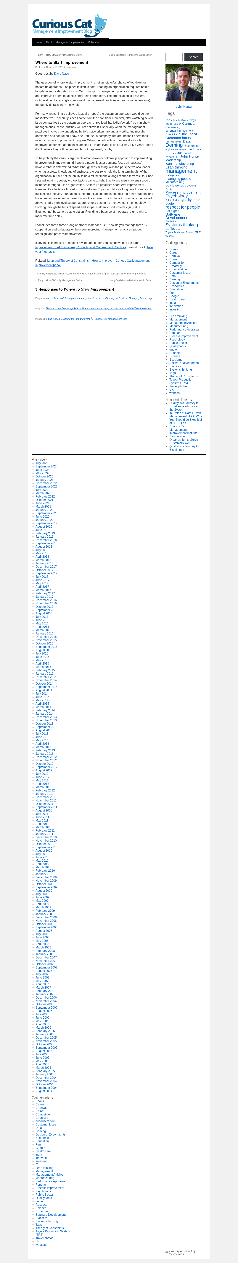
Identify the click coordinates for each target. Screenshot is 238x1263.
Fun (172, 292)
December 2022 (46, 483)
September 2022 (46, 486)
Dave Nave (61, 73)
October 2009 (44, 884)
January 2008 (45, 954)
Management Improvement (70, 42)
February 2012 (45, 790)
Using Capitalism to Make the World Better (131, 54)
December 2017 (46, 566)
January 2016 (45, 633)
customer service (173, 142)
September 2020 (46, 513)
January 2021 (45, 509)
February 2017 (45, 593)
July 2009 (42, 894)
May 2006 (42, 1020)
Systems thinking (181, 224)
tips (118, 273)
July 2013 (42, 733)
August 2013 (44, 730)
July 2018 (42, 550)
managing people (178, 178)
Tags (172, 372)
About (49, 42)
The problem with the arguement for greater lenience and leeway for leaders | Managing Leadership (99, 298)
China (173, 259)
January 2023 (45, 479)
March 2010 (43, 867)
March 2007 (43, 987)
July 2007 (42, 974)
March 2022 (43, 493)
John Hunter (184, 106)
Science (174, 356)
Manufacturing (174, 182)
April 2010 (42, 864)
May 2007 (42, 980)
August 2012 (44, 770)
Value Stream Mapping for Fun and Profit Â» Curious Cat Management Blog (86, 319)
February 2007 (45, 990)
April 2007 (42, 984)
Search (193, 57)
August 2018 (44, 546)
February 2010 (45, 870)
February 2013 (45, 750)
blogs (192, 120)
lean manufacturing (179, 163)
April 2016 (42, 626)
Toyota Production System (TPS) (183, 232)
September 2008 (46, 927)
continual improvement (179, 130)
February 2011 (45, 830)
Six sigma (172, 211)
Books (168, 124)
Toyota (175, 228)
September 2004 (46, 1087)
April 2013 (42, 743)
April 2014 (42, 703)
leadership (173, 160)
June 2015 (42, 656)
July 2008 (42, 934)
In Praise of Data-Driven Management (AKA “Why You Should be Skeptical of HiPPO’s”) (185, 418)
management (181, 171)
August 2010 (44, 850)
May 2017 (42, 583)
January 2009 (45, 914)
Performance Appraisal (184, 329)
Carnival (188, 123)
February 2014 (45, 710)
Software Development (176, 216)
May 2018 (42, 553)
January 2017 (45, 596)
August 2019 (44, 526)
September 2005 (46, 1047)
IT (177, 156)
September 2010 (46, 847)
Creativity (171, 134)
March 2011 (43, 827)
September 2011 (46, 807)
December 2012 (46, 757)
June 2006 (42, 1017)
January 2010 (45, 874)
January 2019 (45, 536)
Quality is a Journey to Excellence (184, 448)
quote (169, 203)
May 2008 (42, 940)
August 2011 (44, 810)
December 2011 (46, 797)
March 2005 (43, 1067)
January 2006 (45, 1034)
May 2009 (42, 900)
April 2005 (42, 1064)
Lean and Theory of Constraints (68, 260)
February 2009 (45, 910)
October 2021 (44, 499)
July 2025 (42, 463)
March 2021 (43, 506)
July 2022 (42, 489)
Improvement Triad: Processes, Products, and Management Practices (80, 247)
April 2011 (42, 823)
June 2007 (42, 977)
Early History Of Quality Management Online (59, 54)
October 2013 (44, 723)
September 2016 (46, 610)
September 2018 (46, 543)
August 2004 (44, 1091)
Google (182, 149)
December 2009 (46, 877)
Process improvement (182, 192)
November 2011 (46, 800)
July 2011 (42, 813)
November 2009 (46, 880)
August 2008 (44, 930)
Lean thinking (176, 167)
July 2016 (42, 616)
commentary (172, 127)
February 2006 (45, 1031)
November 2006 (46, 1000)
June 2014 (42, 696)
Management (76, 273)
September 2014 (46, 686)
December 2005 (46, 1037)
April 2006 (42, 1024)
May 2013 (42, 740)
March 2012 (43, 787)
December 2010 (46, 837)
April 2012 (42, 783)
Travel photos (178, 386)
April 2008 (42, 944)
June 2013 (42, 737)
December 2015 (46, 636)
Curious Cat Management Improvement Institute (183, 430)
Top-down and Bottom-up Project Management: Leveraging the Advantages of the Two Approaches (99, 308)
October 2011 (44, 803)
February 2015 (45, 670)
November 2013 (46, 720)
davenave (72, 66)
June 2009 (42, 897)
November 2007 (46, 960)
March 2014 (43, 707)
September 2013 (46, 727)
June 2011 (42, 817)
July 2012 (42, 773)
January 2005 (45, 1074)
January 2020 (45, 519)
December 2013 (46, 717)
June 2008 (42, 937)
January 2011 (44, 833)
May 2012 (42, 780)
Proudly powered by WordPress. (182, 1253)
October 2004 (44, 1084)
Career (177, 123)
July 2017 (42, 576)
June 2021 (42, 503)
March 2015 (43, 666)
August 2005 (44, 1051)
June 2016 (42, 620)
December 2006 (46, 997)
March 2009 (43, 907)
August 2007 (44, 970)
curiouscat (188, 134)
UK (171, 389)
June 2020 (42, 516)
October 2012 (44, 763)
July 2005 (42, 1054)
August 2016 (44, 613)
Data (187, 141)
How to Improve (102, 260)
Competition (177, 262)
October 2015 (44, 643)
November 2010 (46, 840)
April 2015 (42, 663)
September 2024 (46, 466)
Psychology (176, 196)
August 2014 (44, 690)
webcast (169, 236)
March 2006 (43, 1027)
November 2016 (46, 603)
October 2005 (44, 1044)
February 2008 (45, 950)
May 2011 (42, 820)
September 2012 (46, 767)
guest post (109, 273)
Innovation (173, 152)
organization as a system (180, 185)
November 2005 (46, 1041)
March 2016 (43, 630)
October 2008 (44, 924)
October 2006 (44, 1004)
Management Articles (183, 322)
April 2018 (42, 556)
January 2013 (45, 753)
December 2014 (46, 676)
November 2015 (46, 640)
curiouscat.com (179, 269)
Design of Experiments (184, 282)
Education (176, 289)
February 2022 (45, 496)
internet (188, 153)
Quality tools (190, 200)
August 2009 (44, 890)
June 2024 (42, 469)
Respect (174, 352)
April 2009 (42, 904)
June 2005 (42, 1057)
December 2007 (46, 957)
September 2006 (46, 1007)
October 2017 (44, 570)
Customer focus (178, 137)
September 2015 (46, 646)
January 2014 (45, 713)
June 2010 (42, 857)
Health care (194, 149)
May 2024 (42, 473)
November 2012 (46, 760)
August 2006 (44, 1010)
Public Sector (172, 200)
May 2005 (42, 1061)
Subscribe (93, 42)
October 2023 (44, 476)
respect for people (182, 207)
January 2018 (45, 563)
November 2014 (46, 680)
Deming (64, 273)
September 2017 (46, 573)
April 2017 (42, 586)
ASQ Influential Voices (176, 120)
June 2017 (42, 580)
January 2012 (45, 793)
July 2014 (42, 693)
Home (39, 42)
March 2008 (43, 947)
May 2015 (42, 660)
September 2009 (46, 887)
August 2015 (44, 650)
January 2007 (45, 994)
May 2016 (42, 623)
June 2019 (42, 529)
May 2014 (42, 700)
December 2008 (46, 917)
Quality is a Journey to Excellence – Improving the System (184, 406)
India (172, 302)
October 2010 (44, 843)
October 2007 (44, 964)
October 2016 (44, 606)
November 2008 (46, 920)
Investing (170, 157)
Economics (191, 145)
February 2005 (45, 1071)
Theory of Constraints (183, 376)
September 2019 (46, 523)
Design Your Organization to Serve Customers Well (183, 440)
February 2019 (45, 533)
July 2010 (42, 853)
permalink (140, 273)
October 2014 (44, 683)
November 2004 (46, 1081)
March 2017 (43, 590)
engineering (171, 149)
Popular (168, 189)
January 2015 (45, 673)
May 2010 (42, 860)
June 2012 (42, 777)
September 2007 (46, 967)
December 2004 (46, 1077)
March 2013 (43, 747)
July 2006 (42, 1014)
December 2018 (46, 539)
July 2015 (42, 653)
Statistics (171, 221)
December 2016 (46, 600)
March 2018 (43, 560)
